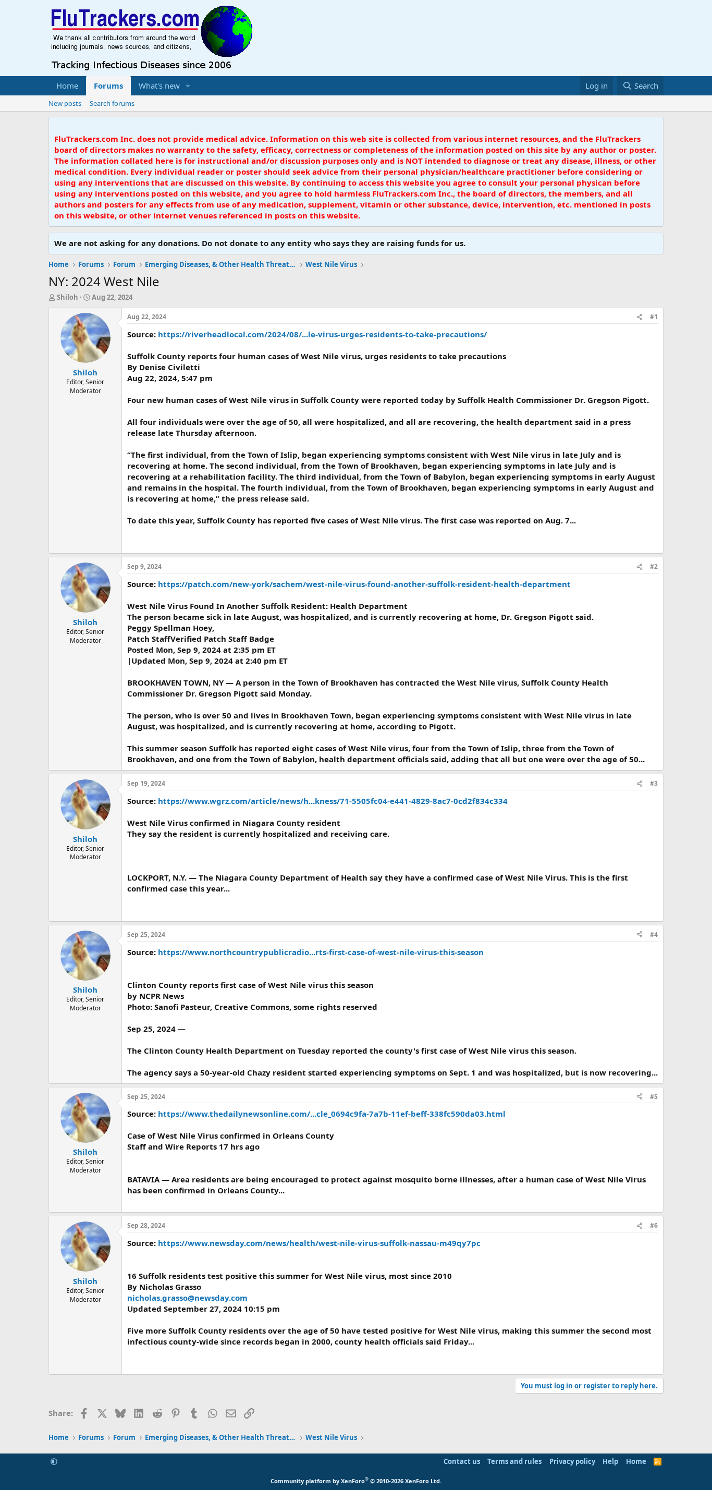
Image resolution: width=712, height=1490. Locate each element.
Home (67, 85)
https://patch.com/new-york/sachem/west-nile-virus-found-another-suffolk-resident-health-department (364, 584)
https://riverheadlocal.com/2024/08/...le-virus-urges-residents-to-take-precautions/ (322, 334)
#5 (654, 1096)
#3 (654, 783)
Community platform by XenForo (356, 1481)
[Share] (639, 317)
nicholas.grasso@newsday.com (187, 1297)
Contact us (462, 1461)
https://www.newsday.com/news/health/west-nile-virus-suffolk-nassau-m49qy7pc (319, 1243)
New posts (64, 103)
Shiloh (67, 297)
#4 (654, 934)
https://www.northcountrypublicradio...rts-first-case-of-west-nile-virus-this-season (321, 952)
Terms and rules (514, 1461)
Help (610, 1461)
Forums (108, 85)
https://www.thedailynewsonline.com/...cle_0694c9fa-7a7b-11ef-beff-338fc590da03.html (332, 1113)
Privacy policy (572, 1461)
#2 (654, 566)
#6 (654, 1225)
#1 (654, 316)
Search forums (112, 103)
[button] (188, 85)
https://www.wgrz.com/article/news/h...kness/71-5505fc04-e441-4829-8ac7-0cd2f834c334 (333, 801)
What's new (159, 85)
